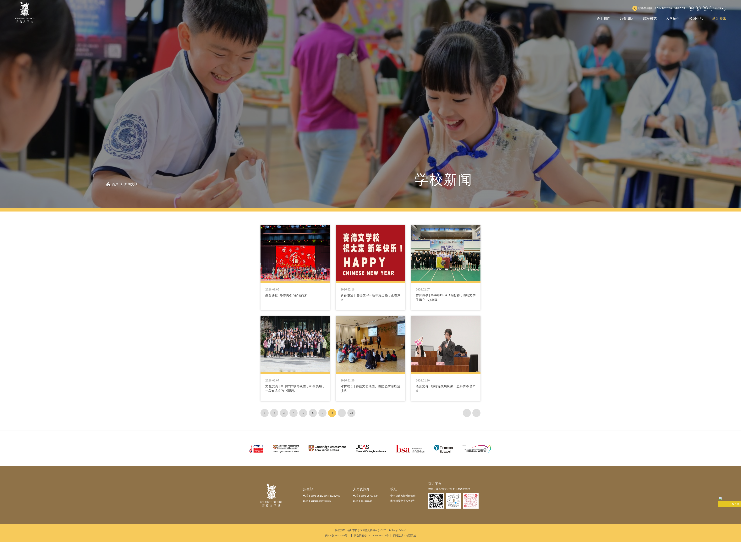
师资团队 (627, 18)
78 (351, 412)
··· (341, 412)
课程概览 (650, 18)
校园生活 (696, 18)
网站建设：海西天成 (404, 535)
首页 (115, 184)
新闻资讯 (719, 18)
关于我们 (603, 18)
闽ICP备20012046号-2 (337, 535)
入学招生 (673, 18)
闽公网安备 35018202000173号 (371, 535)
